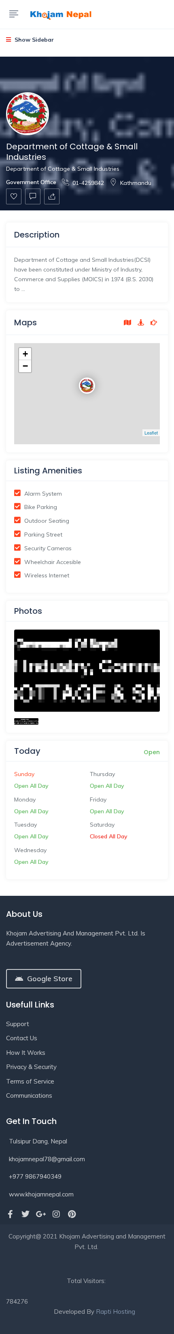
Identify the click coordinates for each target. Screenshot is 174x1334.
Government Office (31, 182)
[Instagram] (56, 1214)
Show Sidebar (33, 39)
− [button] (25, 366)
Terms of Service (30, 1081)
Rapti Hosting (115, 1311)
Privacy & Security (31, 1067)
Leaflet (151, 432)
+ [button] (25, 354)
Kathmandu (135, 183)
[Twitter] (25, 1214)
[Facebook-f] (10, 1214)
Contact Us (21, 1038)
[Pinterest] (72, 1214)
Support (17, 1024)
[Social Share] (51, 196)
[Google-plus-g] (41, 1214)
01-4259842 (88, 183)
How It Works (25, 1052)
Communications (29, 1095)
